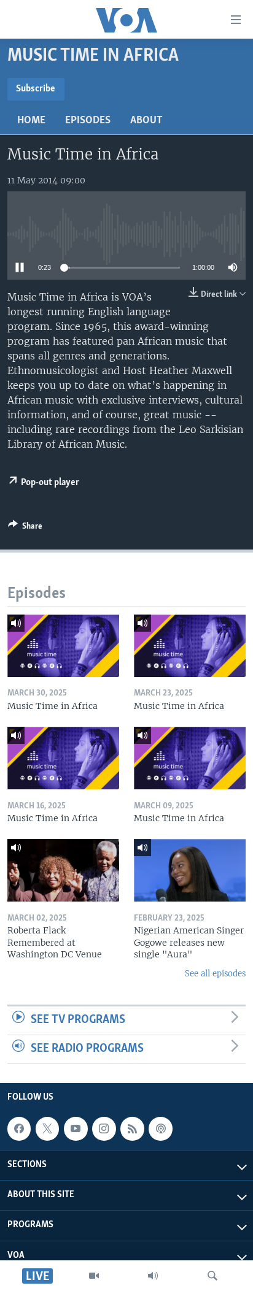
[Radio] (152, 1275)
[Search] (212, 1275)
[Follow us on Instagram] (103, 1128)
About (146, 120)
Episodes (88, 120)
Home (31, 120)
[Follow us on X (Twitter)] (47, 1128)
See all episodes (215, 973)
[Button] (25, 528)
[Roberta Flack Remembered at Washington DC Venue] (63, 870)
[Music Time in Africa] (63, 646)
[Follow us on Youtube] (75, 1128)
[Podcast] (160, 1128)
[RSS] (132, 1128)
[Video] (94, 1275)
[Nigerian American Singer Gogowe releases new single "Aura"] (190, 870)
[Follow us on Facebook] (19, 1128)
